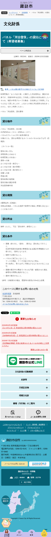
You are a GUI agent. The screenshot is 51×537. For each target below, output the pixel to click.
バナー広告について (37, 430)
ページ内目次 (25, 51)
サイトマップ (11, 430)
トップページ (13, 12)
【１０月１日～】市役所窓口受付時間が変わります (22, 328)
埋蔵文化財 (24, 395)
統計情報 (27, 482)
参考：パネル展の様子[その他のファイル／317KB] (24, 89)
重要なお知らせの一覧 (39, 350)
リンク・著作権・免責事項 (35, 425)
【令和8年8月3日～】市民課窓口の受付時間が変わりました (25, 336)
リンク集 (23, 430)
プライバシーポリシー (16, 428)
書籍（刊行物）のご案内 (24, 403)
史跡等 (24, 380)
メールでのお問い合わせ (14, 464)
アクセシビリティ (33, 428)
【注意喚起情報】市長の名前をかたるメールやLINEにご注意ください (25, 344)
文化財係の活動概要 (24, 372)
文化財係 (25, 12)
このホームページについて (12, 425)
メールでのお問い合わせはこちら (15, 304)
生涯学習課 (6, 294)
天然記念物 (24, 387)
